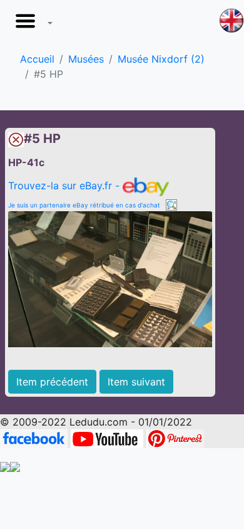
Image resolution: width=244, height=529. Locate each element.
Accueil (37, 59)
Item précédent (52, 381)
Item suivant (136, 381)
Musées (86, 59)
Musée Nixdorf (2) (161, 59)
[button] (31, 24)
